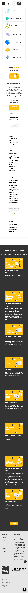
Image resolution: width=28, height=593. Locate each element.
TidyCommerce (5, 545)
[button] (25, 3)
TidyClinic (4, 551)
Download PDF (14, 107)
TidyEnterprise (5, 543)
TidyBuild (4, 548)
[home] (4, 3)
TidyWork (4, 540)
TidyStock (4, 537)
